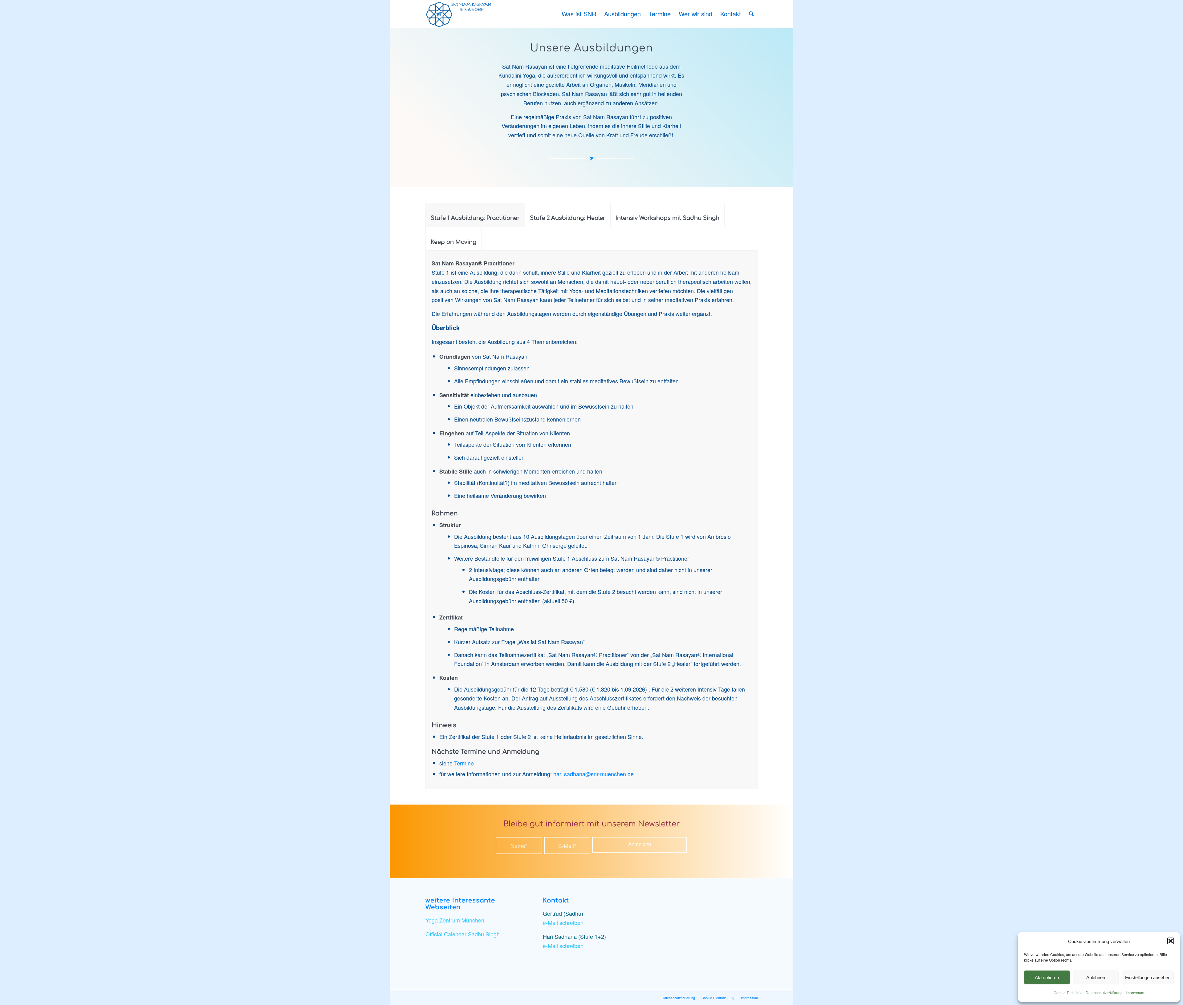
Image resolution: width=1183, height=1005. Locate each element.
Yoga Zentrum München (454, 920)
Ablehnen (1095, 977)
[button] (1171, 941)
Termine (464, 763)
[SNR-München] (460, 14)
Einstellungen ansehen (1147, 977)
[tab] (475, 215)
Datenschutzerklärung (1104, 992)
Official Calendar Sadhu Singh (462, 934)
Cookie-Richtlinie (1068, 992)
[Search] (751, 14)
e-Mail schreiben (563, 922)
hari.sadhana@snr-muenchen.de (593, 774)
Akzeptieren (1047, 977)
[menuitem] (579, 14)
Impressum (1135, 992)
